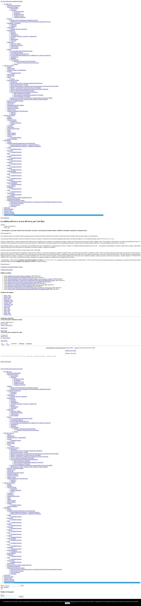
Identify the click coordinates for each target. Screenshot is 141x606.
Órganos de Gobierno (12, 7)
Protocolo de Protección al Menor (15, 200)
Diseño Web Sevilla (6, 361)
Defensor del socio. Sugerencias (18, 29)
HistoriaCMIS (10, 68)
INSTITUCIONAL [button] (9, 65)
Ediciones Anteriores (15, 122)
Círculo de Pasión (11, 120)
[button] (5, 218)
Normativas (13, 26)
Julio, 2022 (7, 307)
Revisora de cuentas (19, 11)
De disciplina (17, 13)
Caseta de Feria (14, 46)
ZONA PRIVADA (9, 215)
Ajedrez (9, 147)
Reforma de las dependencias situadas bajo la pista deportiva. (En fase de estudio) (31, 98)
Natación (9, 168)
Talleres (9, 131)
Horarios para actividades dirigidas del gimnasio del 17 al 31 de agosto (26, 284)
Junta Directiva (14, 8)
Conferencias (10, 127)
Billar (8, 153)
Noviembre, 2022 (8, 301)
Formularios (13, 24)
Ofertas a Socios (11, 109)
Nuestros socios (11, 102)
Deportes (12, 38)
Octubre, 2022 (7, 303)
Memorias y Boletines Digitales (15, 101)
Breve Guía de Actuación (17, 203)
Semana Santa (10, 74)
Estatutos (9, 18)
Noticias (16, 64)
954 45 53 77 (9, 325)
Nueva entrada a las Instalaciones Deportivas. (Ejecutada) (28, 95)
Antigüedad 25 (14, 57)
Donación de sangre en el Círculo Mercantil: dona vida (22, 283)
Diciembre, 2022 (8, 300)
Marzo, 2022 (7, 313)
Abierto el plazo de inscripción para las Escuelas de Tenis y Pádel (25, 282)
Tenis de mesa (10, 193)
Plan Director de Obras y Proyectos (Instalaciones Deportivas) (26, 83)
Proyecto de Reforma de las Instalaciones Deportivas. (24, 92)
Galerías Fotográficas (12, 106)
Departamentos (11, 30)
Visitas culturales (11, 133)
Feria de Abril (10, 76)
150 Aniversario (14, 59)
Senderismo (10, 187)
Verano (9, 77)
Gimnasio (9, 162)
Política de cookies (51, 356)
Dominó (9, 156)
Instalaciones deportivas (16, 45)
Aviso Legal (29, 356)
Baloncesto (10, 150)
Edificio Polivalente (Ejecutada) (22, 93)
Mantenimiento (14, 39)
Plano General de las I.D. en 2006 (19, 84)
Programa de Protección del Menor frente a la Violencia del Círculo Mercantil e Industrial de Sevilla (36, 202)
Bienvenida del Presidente (14, 5)
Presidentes (13, 58)
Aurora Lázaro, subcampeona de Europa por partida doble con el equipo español (28, 289)
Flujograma (13, 206)
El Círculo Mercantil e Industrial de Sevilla (21, 51)
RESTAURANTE (9, 209)
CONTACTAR (8, 210)
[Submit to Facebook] (6, 267)
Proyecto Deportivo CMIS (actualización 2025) (19, 197)
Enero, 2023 (7, 298)
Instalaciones (10, 42)
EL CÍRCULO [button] (8, 4)
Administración (14, 35)
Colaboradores (11, 27)
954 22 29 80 (6, 338)
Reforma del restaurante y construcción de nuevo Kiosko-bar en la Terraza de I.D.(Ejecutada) (34, 86)
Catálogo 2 (13, 114)
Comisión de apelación (19, 17)
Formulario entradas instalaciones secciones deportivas (21, 143)
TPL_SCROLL (5, 587)
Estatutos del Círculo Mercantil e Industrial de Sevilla (24, 20)
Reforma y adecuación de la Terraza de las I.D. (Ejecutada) (25, 87)
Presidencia (13, 33)
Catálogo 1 (13, 112)
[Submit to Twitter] (17, 267)
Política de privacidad (39, 356)
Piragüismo (10, 180)
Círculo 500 (10, 103)
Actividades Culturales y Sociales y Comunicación (23, 36)
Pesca (8, 177)
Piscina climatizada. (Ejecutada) (22, 96)
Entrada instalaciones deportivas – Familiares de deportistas (25, 146)
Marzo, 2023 (7, 295)
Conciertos (10, 125)
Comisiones (13, 10)
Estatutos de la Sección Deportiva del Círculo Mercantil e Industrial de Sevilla (30, 21)
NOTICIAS (7, 207)
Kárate (9, 165)
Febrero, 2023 (7, 297)
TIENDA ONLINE (9, 212)
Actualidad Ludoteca (15, 137)
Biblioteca (9, 118)
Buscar (2, 595)
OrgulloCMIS (10, 196)
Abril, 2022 (7, 311)
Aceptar (67, 603)
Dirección (13, 32)
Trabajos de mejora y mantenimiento (16, 70)
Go (22, 585)
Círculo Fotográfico (12, 139)
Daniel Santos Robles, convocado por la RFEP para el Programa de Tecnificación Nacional (31, 280)
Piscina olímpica (11, 186)
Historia (9, 49)
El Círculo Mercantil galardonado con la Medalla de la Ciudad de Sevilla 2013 (30, 55)
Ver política (73, 603)
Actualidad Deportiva (16, 149)
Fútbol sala (10, 159)
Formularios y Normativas (14, 23)
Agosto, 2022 (7, 306)
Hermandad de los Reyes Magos (15, 105)
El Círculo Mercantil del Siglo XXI (19, 54)
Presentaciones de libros (13, 128)
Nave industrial (14, 48)
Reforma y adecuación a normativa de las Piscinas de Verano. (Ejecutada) (29, 89)
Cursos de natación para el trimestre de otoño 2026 (21, 277)
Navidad (9, 71)
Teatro (8, 130)
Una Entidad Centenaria (16, 52)
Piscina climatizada (12, 183)
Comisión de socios (19, 16)
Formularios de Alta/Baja (13, 199)
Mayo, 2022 (7, 310)
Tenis (8, 190)
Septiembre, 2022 (8, 304)
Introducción (13, 81)
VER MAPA (4, 328)
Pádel (8, 174)
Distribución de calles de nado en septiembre (19, 276)
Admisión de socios (19, 14)
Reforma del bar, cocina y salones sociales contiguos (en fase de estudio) (29, 99)
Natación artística (11, 171)
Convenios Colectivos (13, 108)
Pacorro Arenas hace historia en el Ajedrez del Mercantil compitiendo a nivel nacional (30, 287)
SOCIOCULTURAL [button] (9, 115)
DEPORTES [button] (7, 140)
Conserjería (13, 40)
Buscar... (3, 585)
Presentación (13, 121)
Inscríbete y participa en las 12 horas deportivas (20, 286)
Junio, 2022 (7, 308)
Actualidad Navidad (15, 73)
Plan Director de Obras (13, 80)
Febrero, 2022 (7, 314)
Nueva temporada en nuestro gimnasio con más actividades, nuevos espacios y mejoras (30, 279)
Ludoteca (9, 136)
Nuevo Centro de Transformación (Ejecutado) (22, 90)
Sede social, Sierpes (15, 43)
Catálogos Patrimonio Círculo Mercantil (17, 111)
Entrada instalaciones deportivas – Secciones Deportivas (24, 144)
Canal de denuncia (15, 205)
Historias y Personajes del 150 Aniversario (24, 61)
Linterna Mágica (11, 134)
